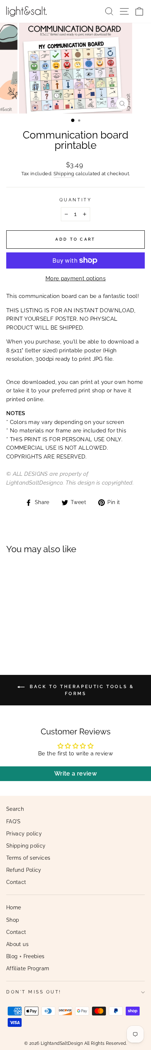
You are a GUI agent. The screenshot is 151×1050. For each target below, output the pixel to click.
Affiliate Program (27, 968)
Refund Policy (23, 870)
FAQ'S (13, 821)
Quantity (75, 199)
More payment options (75, 278)
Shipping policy (26, 846)
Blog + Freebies (25, 956)
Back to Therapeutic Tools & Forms (80, 690)
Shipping (64, 173)
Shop (12, 920)
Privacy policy (24, 834)
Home (13, 907)
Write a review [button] (75, 773)
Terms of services (28, 858)
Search (15, 809)
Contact (16, 882)
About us (17, 944)
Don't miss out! (34, 992)
